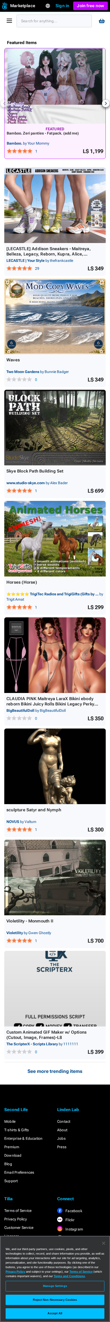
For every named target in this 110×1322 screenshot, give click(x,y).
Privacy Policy (15, 1219)
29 (37, 268)
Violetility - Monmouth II (29, 921)
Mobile (9, 1121)
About (62, 1130)
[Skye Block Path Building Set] (55, 427)
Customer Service (18, 1227)
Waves (13, 359)
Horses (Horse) (21, 582)
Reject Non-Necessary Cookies (55, 1299)
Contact (63, 1121)
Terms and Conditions (69, 1276)
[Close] (103, 1243)
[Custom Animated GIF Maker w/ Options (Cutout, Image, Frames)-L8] (55, 988)
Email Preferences (19, 1172)
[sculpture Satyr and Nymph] (55, 766)
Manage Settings (55, 1286)
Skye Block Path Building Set (35, 471)
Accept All (55, 1313)
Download (13, 1155)
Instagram (74, 1229)
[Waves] (55, 316)
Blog (8, 1164)
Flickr (69, 1220)
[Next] (105, 103)
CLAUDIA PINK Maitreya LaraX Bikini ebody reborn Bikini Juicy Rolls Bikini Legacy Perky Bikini (50, 704)
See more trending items (55, 1071)
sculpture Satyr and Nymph (33, 809)
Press (61, 1147)
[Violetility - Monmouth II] (55, 877)
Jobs (61, 1138)
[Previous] (4, 103)
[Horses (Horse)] (55, 539)
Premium (11, 1147)
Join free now (90, 5)
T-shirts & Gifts (16, 1130)
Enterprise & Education (23, 1138)
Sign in (62, 5)
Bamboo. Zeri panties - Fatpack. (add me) (43, 133)
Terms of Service (18, 1210)
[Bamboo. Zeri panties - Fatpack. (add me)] (55, 86)
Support (11, 1181)
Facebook (73, 1211)
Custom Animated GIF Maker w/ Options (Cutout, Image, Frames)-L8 (46, 1035)
